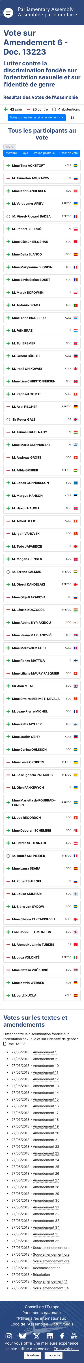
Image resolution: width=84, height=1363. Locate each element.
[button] (72, 118)
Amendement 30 (46, 1200)
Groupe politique (44, 153)
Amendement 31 (46, 1207)
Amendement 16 (46, 1106)
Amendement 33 (46, 1221)
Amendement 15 (46, 1099)
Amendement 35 (46, 1234)
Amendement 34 (46, 1227)
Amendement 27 (46, 1180)
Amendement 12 (46, 1079)
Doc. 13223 (16, 1044)
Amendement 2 (45, 1059)
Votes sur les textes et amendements (35, 117)
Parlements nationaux (42, 1312)
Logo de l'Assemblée (29, 1324)
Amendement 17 (46, 1113)
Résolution (41, 1274)
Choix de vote (68, 153)
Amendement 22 (46, 1146)
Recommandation (46, 1268)
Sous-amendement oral (51, 1247)
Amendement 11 (45, 1072)
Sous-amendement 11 (50, 1281)
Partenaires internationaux (42, 1318)
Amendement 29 (46, 1194)
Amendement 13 (46, 1086)
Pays (25, 153)
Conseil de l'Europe (42, 1307)
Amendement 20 (46, 1133)
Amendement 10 (46, 1065)
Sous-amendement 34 (51, 1288)
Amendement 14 (46, 1092)
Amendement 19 (46, 1126)
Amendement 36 (46, 1241)
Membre (11, 153)
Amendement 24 (46, 1160)
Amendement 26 (46, 1173)
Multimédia (64, 1324)
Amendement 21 (46, 1140)
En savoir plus (66, 1349)
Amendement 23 (46, 1153)
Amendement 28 (46, 1187)
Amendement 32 (46, 1214)
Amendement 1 (45, 1052)
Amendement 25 (46, 1167)
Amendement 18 (46, 1119)
